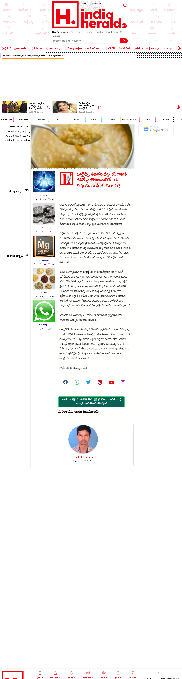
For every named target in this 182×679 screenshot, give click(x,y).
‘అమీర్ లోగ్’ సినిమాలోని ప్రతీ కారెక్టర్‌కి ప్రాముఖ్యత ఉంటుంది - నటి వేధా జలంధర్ (86, 106)
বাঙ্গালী (118, 32)
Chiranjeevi (162, 119)
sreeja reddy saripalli (126, 119)
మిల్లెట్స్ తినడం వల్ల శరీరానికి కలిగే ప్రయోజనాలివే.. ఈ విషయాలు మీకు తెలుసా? (102, 181)
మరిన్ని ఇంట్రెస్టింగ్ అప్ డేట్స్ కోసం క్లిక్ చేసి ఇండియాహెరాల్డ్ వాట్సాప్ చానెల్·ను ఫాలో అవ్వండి (91, 402)
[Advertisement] (91, 79)
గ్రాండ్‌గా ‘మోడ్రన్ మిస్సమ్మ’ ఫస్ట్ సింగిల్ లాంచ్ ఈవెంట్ (36, 106)
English (64, 32)
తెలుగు (55, 33)
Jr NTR (90, 119)
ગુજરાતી (80, 32)
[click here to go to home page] (89, 28)
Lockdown (108, 119)
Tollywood (37, 119)
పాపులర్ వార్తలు (15, 256)
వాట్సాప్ (80, 315)
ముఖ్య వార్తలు (16, 192)
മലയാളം (57, 36)
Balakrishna (144, 119)
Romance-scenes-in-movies (168, 673)
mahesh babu (20, 119)
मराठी (109, 32)
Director (72, 119)
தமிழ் (100, 32)
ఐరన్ (81, 296)
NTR (54, 119)
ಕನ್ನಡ (91, 32)
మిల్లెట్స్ (80, 215)
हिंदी (72, 32)
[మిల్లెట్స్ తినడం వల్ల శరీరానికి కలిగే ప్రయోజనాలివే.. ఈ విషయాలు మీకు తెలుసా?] (83, 168)
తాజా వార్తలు (16, 127)
